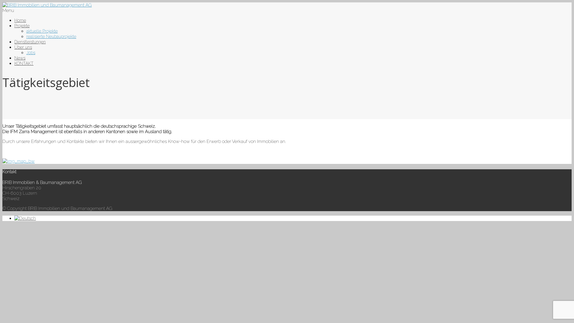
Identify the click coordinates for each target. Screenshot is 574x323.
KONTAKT (23, 63)
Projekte (22, 25)
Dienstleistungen (30, 41)
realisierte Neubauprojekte (51, 36)
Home (20, 20)
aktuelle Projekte (42, 31)
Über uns (23, 47)
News (19, 58)
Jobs (30, 52)
